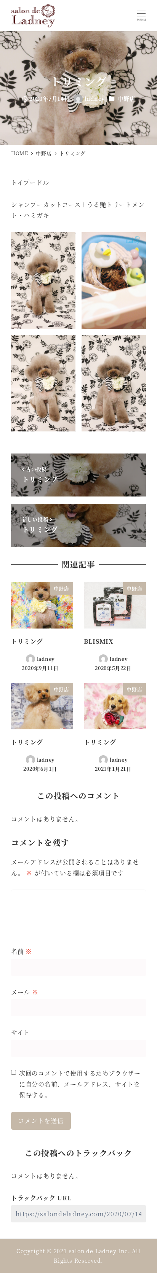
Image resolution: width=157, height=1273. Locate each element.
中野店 (126, 98)
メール (24, 992)
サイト (20, 1032)
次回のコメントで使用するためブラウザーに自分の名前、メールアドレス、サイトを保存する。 (80, 1084)
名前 (21, 951)
